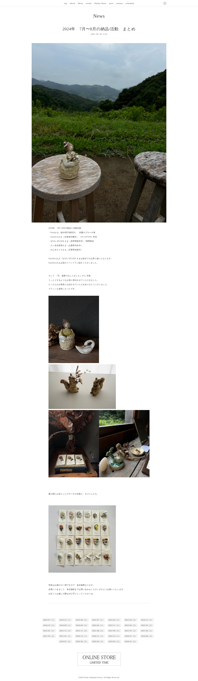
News (80, 3)
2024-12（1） (147, 620)
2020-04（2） (82, 641)
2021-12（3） (66, 631)
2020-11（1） (98, 636)
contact (119, 3)
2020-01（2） (131, 641)
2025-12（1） (66, 620)
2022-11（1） (114, 625)
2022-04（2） (131, 625)
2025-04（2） (131, 620)
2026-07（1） (49, 620)
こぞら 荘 (84, 276)
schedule (130, 3)
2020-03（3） (98, 641)
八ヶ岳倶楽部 (57, 245)
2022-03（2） (147, 625)
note (111, 3)
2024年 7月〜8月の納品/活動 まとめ (99, 29)
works (89, 3)
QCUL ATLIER (57, 241)
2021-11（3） (82, 631)
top (65, 3)
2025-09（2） (82, 620)
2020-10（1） (114, 636)
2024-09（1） (66, 625)
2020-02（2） (114, 641)
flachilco (54, 237)
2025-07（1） (98, 620)
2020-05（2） (66, 641)
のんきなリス (57, 250)
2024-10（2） (49, 625)
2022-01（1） (49, 631)
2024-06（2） (82, 625)
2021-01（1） (66, 636)
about (72, 3)
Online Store (100, 3)
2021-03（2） (49, 636)
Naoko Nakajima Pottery (93, 677)
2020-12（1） (82, 636)
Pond (53, 233)
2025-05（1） (114, 620)
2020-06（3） (147, 636)
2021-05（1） (131, 631)
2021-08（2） (98, 631)
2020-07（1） (131, 636)
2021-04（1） (147, 631)
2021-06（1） (114, 631)
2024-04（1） (98, 625)
